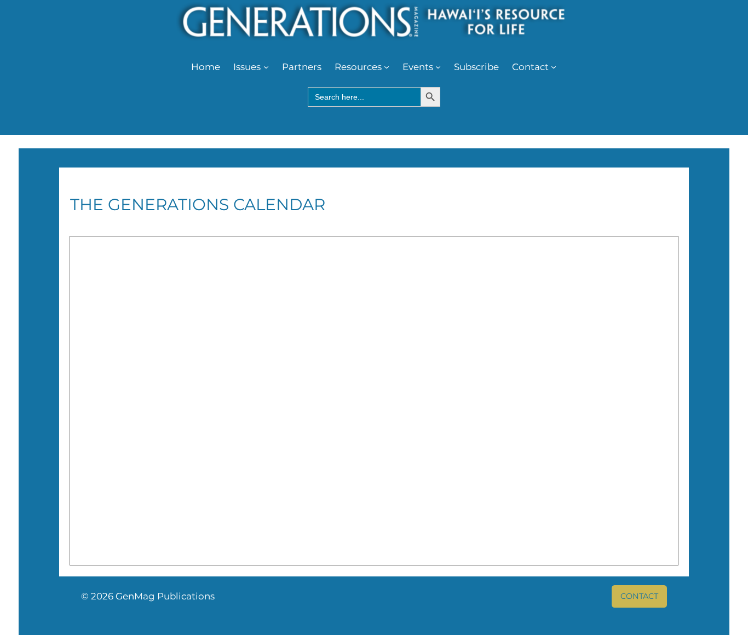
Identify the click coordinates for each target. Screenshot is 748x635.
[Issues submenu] (266, 67)
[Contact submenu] (553, 67)
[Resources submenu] (386, 67)
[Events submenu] (438, 67)
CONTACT (639, 596)
